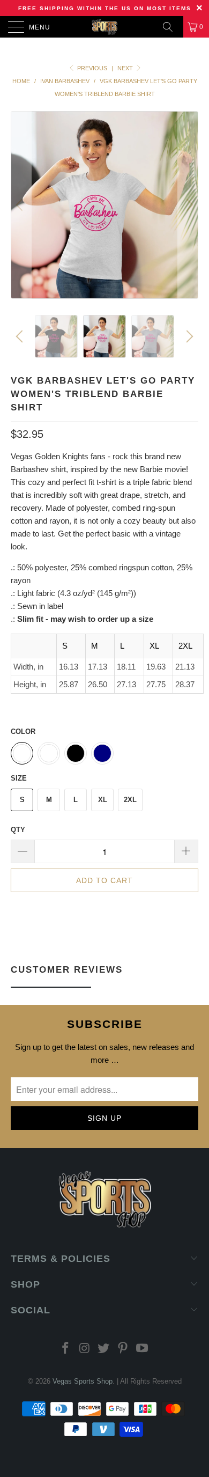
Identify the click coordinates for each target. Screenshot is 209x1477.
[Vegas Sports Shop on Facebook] (66, 1349)
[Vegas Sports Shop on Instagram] (85, 1349)
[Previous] (21, 205)
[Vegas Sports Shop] (105, 27)
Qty (18, 830)
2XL (130, 800)
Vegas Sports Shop (83, 1381)
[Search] (171, 27)
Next (126, 68)
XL (102, 800)
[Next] (188, 205)
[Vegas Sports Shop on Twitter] (104, 1349)
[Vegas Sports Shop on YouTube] (143, 1349)
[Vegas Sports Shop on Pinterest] (123, 1349)
